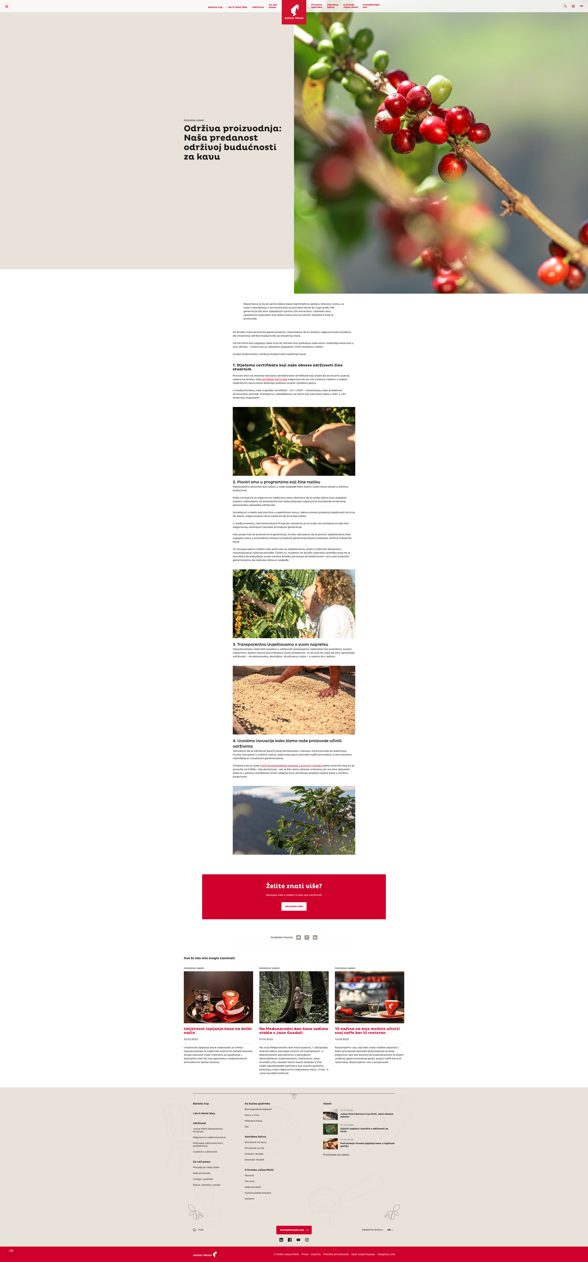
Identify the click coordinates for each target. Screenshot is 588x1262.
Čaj (247, 1126)
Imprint (316, 1254)
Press (305, 1254)
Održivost (258, 7)
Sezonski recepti (254, 1159)
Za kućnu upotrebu (316, 6)
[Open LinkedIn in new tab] (281, 1240)
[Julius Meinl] (7, 6)
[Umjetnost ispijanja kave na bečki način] (218, 997)
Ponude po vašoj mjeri (206, 1167)
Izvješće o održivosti (205, 1152)
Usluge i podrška (203, 1179)
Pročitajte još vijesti (336, 1155)
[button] (565, 6)
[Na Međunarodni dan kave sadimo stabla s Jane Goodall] (294, 997)
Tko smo (250, 1181)
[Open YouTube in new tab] (298, 1240)
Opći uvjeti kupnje (363, 1254)
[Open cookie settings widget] (11, 1250)
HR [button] (581, 6)
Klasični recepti (254, 1154)
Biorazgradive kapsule (258, 1109)
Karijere (249, 1198)
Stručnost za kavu (255, 1142)
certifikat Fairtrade (274, 379)
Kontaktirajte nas (371, 6)
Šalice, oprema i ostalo (206, 1185)
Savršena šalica (332, 6)
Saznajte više (294, 906)
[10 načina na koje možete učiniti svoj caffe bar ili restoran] (369, 997)
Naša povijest (253, 1187)
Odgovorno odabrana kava (209, 1137)
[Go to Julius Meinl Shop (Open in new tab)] (573, 6)
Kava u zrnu (252, 1115)
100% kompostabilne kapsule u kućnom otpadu (291, 765)
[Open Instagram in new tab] (307, 1240)
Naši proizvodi (201, 1173)
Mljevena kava (253, 1121)
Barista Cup (215, 7)
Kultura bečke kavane (258, 1193)
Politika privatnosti (336, 1254)
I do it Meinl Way (237, 7)
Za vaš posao (273, 6)
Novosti (249, 1175)
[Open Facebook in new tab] (290, 1240)
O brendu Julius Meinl (350, 6)
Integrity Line (386, 1254)
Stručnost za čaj (254, 1148)
